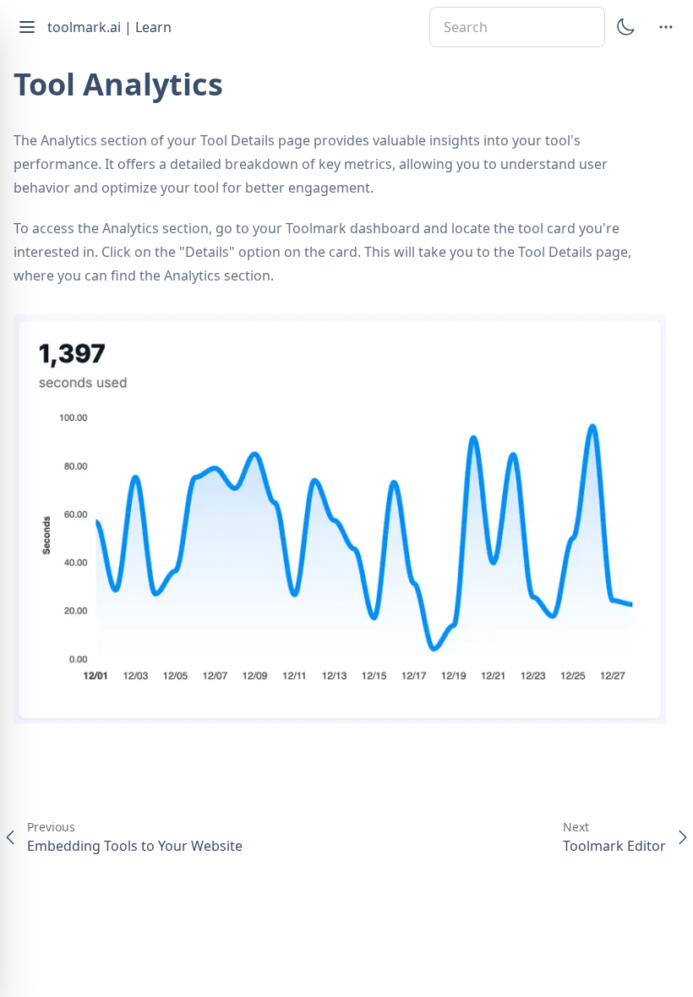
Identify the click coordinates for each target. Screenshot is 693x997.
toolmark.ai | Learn (109, 27)
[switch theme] (625, 27)
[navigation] (666, 27)
